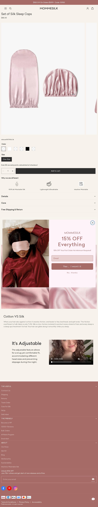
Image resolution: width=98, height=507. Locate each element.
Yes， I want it (72, 266)
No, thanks (72, 273)
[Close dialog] (92, 223)
